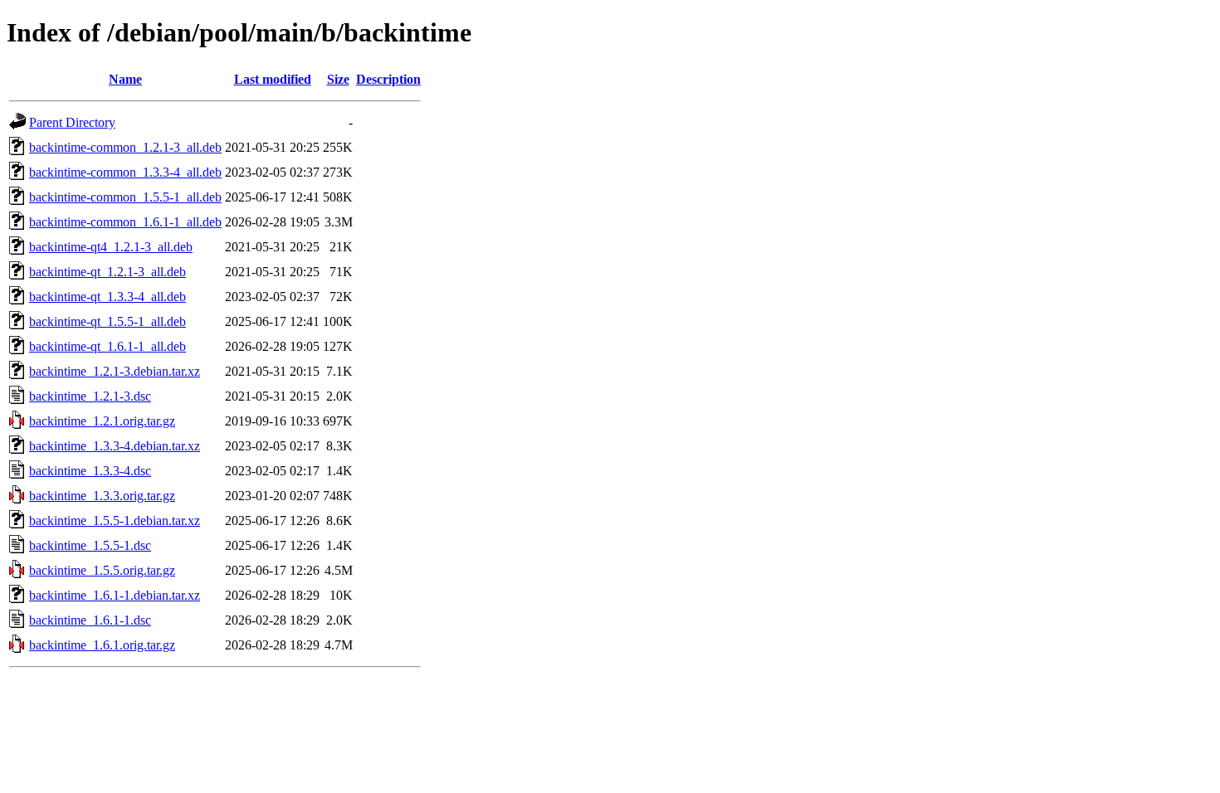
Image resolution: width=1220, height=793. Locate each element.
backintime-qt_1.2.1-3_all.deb (107, 272)
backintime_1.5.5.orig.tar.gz (102, 570)
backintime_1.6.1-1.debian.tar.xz (114, 595)
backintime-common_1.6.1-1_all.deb (125, 222)
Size (338, 79)
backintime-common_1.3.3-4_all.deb (125, 172)
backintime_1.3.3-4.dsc (90, 471)
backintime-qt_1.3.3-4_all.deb (107, 296)
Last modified (272, 79)
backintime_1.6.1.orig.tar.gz (102, 645)
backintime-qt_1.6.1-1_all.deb (107, 346)
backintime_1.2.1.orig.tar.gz (102, 421)
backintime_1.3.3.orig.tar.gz (102, 496)
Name (125, 79)
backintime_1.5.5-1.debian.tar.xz (114, 520)
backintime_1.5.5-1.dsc (90, 545)
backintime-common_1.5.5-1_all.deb (125, 197)
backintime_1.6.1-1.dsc (90, 620)
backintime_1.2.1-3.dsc (90, 396)
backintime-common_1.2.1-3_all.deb (125, 147)
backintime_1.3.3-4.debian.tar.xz (114, 446)
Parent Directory (72, 122)
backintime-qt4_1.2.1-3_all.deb (111, 247)
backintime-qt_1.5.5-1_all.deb (107, 321)
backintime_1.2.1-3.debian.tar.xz (114, 371)
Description (388, 79)
